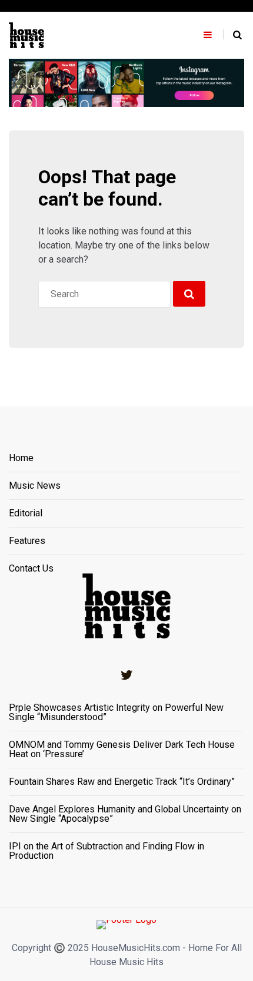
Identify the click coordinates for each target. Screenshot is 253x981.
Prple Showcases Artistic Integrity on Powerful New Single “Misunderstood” (116, 712)
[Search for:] (104, 294)
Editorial (25, 514)
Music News (35, 486)
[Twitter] (126, 675)
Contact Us (31, 568)
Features (27, 541)
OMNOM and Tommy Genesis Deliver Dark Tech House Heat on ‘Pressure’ (122, 749)
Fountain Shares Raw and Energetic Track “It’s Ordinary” (122, 782)
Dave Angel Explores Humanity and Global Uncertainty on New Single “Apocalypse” (125, 814)
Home (21, 458)
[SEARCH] (189, 294)
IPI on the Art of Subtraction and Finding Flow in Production (106, 851)
